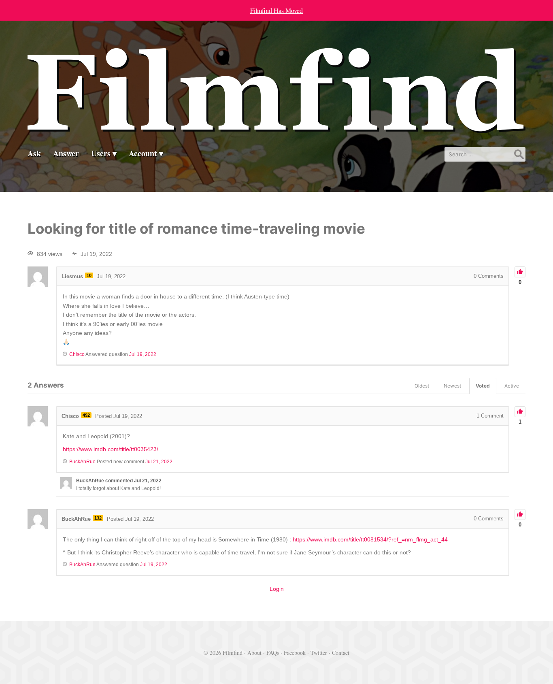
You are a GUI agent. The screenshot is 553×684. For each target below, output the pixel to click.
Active (511, 386)
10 (89, 275)
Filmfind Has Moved (276, 10)
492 (86, 415)
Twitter (319, 652)
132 (98, 518)
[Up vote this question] (520, 271)
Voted (483, 386)
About (254, 652)
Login (277, 589)
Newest (452, 386)
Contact (340, 652)
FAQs (272, 652)
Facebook (295, 652)
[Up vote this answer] (520, 411)
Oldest (422, 386)
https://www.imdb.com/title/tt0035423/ (110, 449)
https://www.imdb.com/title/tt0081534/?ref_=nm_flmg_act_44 (370, 539)
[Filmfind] (276, 127)
